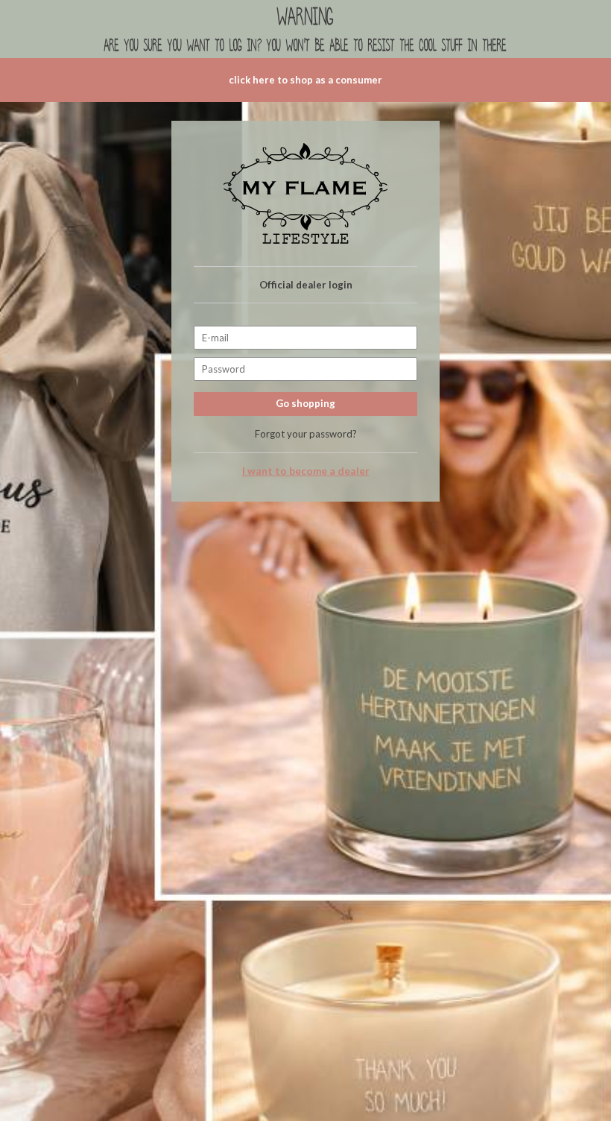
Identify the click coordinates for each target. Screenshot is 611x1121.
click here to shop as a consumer (305, 80)
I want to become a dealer (306, 471)
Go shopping (305, 403)
